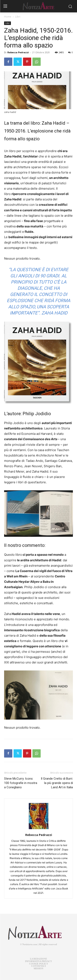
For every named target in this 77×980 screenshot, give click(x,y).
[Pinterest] (27, 62)
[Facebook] (8, 62)
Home (7, 16)
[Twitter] (18, 62)
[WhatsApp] (36, 62)
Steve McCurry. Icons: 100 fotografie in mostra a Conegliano (20, 783)
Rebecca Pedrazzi (18, 52)
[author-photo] (38, 829)
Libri (17, 16)
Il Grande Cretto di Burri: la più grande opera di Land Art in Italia (57, 783)
